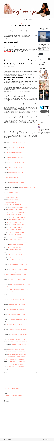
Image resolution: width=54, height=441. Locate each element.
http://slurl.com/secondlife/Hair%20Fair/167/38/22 (13, 180)
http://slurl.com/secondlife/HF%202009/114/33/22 (17, 252)
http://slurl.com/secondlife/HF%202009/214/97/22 (14, 197)
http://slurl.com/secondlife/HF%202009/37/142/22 (17, 237)
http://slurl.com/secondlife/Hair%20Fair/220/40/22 (16, 182)
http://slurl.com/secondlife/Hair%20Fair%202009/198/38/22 (16, 322)
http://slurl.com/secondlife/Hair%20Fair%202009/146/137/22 (15, 301)
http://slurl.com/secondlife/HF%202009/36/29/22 (16, 259)
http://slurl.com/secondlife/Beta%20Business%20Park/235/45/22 (17, 264)
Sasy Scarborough (7, 372)
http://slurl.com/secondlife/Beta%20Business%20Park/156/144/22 (16, 286)
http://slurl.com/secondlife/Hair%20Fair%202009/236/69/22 (18, 317)
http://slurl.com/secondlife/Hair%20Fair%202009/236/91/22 (17, 314)
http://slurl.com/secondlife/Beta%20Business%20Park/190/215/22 (17, 279)
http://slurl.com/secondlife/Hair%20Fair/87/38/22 (14, 169)
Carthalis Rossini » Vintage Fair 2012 (9, 402)
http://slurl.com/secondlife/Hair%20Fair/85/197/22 (15, 145)
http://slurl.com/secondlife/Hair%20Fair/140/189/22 (13, 150)
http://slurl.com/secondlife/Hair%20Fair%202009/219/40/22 (15, 321)
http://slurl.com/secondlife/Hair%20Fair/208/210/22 (27, 187)
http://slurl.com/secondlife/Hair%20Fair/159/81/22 (13, 179)
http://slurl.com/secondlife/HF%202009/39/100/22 (20, 242)
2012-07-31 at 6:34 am (6, 401)
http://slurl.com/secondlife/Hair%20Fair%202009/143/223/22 (15, 359)
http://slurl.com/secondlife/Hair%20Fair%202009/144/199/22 (16, 361)
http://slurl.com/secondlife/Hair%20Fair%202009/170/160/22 (17, 304)
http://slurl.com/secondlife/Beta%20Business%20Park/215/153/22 (16, 274)
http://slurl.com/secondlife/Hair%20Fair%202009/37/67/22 (20, 344)
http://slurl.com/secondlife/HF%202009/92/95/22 (17, 249)
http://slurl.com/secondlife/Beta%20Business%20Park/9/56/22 (15, 292)
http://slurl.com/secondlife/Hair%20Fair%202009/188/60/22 (16, 324)
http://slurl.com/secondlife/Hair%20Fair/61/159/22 (15, 157)
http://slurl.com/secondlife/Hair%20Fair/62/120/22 (15, 160)
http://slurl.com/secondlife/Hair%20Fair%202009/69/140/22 (16, 296)
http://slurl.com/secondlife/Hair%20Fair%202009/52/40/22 (18, 341)
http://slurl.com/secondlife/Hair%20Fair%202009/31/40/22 (15, 342)
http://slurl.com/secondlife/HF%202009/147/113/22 (18, 217)
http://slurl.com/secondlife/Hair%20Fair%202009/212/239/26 (15, 352)
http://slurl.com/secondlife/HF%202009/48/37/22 (15, 257)
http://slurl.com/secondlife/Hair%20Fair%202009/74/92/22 (15, 336)
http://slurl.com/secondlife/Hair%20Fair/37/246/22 (13, 140)
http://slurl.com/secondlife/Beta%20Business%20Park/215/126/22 (18, 271)
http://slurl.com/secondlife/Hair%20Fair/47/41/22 (14, 167)
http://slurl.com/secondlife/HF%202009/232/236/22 (14, 205)
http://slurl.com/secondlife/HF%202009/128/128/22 (13, 222)
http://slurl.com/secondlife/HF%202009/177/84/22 (15, 195)
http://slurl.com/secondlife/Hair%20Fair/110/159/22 (15, 154)
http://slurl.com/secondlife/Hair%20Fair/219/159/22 (18, 184)
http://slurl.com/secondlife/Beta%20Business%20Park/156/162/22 (20, 284)
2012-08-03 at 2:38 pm (6, 394)
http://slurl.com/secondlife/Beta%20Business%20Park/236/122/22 (18, 272)
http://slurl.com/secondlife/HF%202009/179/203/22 (14, 209)
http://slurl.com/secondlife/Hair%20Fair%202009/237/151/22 (17, 307)
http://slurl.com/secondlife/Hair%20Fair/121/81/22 (15, 172)
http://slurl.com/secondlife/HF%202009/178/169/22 (18, 212)
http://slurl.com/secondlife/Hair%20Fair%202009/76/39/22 (16, 339)
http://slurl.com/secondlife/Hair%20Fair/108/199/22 (18, 147)
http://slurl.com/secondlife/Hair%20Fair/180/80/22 (13, 177)
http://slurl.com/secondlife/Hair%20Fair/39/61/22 (13, 165)
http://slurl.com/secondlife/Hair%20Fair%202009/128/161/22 (16, 299)
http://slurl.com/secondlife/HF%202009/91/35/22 (14, 254)
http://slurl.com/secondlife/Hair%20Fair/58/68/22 (15, 164)
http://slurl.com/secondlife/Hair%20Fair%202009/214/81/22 (15, 316)
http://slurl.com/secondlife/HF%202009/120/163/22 (15, 227)
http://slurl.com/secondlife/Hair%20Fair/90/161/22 (13, 155)
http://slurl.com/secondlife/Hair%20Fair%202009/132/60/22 (17, 329)
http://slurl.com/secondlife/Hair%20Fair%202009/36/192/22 (16, 351)
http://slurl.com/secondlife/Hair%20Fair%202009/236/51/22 (19, 319)
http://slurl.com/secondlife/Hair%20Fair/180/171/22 (16, 185)
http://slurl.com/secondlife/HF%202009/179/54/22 (13, 194)
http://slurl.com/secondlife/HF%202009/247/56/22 (18, 190)
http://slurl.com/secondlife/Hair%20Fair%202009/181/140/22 (19, 306)
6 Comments (35, 372)
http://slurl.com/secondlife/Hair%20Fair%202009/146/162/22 (17, 302)
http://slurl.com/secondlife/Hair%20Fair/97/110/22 (14, 174)
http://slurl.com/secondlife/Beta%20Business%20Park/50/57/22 (21, 291)
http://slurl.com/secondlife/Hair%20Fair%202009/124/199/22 (15, 362)
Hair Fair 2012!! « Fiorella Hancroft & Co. (10, 410)
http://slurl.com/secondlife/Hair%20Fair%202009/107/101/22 (19, 334)
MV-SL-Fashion (22, 23)
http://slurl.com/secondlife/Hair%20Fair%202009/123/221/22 (15, 364)
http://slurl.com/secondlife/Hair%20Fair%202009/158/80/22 (17, 331)
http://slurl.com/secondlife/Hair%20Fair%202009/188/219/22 (17, 354)
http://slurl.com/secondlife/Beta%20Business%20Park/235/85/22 (15, 267)
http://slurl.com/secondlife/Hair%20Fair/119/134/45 (14, 152)
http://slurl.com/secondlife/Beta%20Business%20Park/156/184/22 (19, 282)
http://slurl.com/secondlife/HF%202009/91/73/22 (13, 247)
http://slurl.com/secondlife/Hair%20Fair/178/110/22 (14, 175)
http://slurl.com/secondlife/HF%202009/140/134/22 (16, 219)
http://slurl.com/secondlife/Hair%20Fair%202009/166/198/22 (16, 356)
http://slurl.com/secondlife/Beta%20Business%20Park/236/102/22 (18, 269)
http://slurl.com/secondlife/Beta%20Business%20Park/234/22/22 (16, 262)
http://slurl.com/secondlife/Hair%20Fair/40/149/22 (15, 159)
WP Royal (9, 439)
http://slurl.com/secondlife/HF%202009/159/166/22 (13, 214)
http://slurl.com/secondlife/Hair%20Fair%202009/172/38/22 (17, 326)
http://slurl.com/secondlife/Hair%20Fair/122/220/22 (15, 149)
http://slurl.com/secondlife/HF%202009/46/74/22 (16, 244)
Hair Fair (17, 23)
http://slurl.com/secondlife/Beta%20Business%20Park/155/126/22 (20, 287)
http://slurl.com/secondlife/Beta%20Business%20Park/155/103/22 (18, 289)
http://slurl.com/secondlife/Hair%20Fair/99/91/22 (14, 170)
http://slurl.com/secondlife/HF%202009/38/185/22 (16, 232)
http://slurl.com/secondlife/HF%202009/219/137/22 (15, 199)
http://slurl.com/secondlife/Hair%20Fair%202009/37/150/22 (15, 347)
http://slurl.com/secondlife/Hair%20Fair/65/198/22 (15, 144)
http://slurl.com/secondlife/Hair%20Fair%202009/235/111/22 (17, 312)
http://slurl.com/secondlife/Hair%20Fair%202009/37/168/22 (16, 349)
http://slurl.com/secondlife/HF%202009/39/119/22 (15, 239)
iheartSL (31, 19)
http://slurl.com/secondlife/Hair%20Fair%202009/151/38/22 (16, 327)
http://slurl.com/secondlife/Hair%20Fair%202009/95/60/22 (17, 337)
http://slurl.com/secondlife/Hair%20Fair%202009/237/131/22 (15, 309)
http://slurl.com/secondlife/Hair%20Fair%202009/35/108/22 (19, 346)
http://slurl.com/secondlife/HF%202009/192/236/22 (20, 207)
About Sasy (26, 19)
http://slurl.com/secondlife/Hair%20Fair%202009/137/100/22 (17, 332)
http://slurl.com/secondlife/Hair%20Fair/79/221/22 (17, 142)
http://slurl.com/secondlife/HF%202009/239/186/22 (13, 202)
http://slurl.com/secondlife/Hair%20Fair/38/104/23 (16, 162)
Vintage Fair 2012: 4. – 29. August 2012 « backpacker (11, 388)
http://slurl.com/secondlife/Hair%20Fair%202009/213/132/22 (17, 311)
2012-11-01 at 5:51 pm (6, 379)
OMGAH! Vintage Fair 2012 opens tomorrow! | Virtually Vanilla (13, 395)
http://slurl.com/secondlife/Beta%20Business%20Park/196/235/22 (17, 277)
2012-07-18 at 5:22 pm (6, 408)
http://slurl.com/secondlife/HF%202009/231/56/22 (16, 192)
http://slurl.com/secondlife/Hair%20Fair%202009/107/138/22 (16, 297)
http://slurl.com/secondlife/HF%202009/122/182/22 (13, 229)
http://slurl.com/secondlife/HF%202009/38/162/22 (13, 234)
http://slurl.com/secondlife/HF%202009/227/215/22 (13, 204)
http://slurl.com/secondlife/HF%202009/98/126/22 (16, 224)
